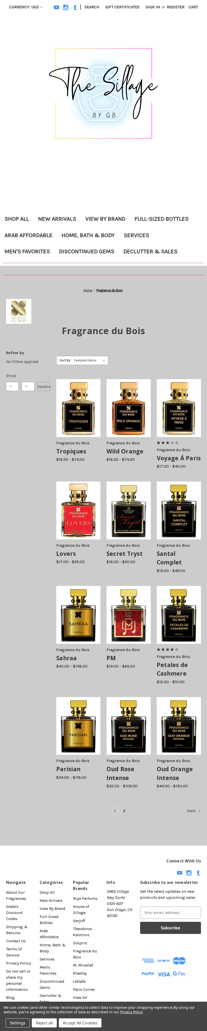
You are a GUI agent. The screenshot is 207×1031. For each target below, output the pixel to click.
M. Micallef (83, 965)
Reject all (44, 1023)
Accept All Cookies (80, 1023)
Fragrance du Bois (85, 954)
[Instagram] (65, 7)
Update (44, 386)
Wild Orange (125, 451)
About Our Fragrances (16, 895)
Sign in (153, 7)
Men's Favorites (27, 251)
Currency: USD (24, 7)
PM (111, 658)
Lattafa (79, 981)
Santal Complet (169, 557)
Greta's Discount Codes (14, 912)
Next (192, 810)
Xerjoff (79, 920)
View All (80, 997)
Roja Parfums (85, 898)
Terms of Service (14, 952)
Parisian (68, 769)
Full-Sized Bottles (162, 218)
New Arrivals (57, 218)
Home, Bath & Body (88, 235)
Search (92, 7)
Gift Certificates (122, 7)
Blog (10, 997)
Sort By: (65, 360)
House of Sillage (81, 909)
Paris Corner (84, 989)
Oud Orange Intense (175, 773)
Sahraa (66, 658)
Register (176, 7)
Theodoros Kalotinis (82, 931)
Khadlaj (80, 973)
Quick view (74, 403)
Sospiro (80, 943)
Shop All (17, 218)
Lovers (66, 553)
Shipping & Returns (17, 929)
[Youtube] (56, 7)
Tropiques (71, 451)
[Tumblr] (75, 7)
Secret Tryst (125, 553)
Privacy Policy (18, 963)
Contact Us (16, 940)
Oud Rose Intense (120, 773)
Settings (17, 1023)
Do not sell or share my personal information (18, 980)
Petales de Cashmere (172, 669)
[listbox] (90, 360)
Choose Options (78, 413)
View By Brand (105, 218)
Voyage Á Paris (179, 458)
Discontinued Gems (86, 251)
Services (136, 235)
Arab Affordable (29, 235)
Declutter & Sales (150, 251)
